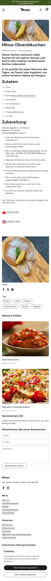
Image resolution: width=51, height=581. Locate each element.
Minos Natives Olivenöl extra (23, 95)
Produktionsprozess (10, 503)
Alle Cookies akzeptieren (25, 567)
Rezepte (36, 306)
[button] (46, 9)
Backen (7, 301)
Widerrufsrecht (8, 528)
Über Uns (6, 500)
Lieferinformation (9, 537)
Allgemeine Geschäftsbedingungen (17, 534)
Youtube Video (12, 212)
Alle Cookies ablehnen (25, 574)
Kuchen (27, 301)
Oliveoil (25, 306)
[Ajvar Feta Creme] (25, 338)
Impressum (6, 531)
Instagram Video (13, 221)
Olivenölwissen (8, 513)
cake (17, 301)
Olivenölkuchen (10, 306)
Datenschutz (7, 525)
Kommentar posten (14, 465)
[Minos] (25, 9)
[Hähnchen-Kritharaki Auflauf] (25, 386)
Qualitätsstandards (10, 510)
